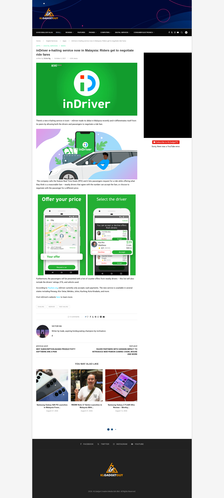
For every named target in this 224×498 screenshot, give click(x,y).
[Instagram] (175, 32)
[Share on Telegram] (101, 317)
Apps (64, 41)
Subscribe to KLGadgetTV (167, 142)
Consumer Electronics (143, 32)
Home (38, 41)
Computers (105, 32)
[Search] (181, 32)
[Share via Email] (104, 317)
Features (81, 32)
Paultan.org (53, 288)
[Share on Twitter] (93, 317)
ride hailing (63, 307)
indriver (52, 307)
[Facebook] (169, 32)
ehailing (41, 307)
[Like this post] (87, 317)
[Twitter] (172, 32)
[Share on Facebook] (90, 317)
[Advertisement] (140, 14)
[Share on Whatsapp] (98, 317)
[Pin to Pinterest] (95, 317)
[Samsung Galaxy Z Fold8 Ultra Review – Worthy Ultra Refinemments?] (121, 385)
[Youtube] (178, 32)
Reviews (69, 32)
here (58, 297)
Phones (92, 32)
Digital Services (121, 32)
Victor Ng (47, 58)
